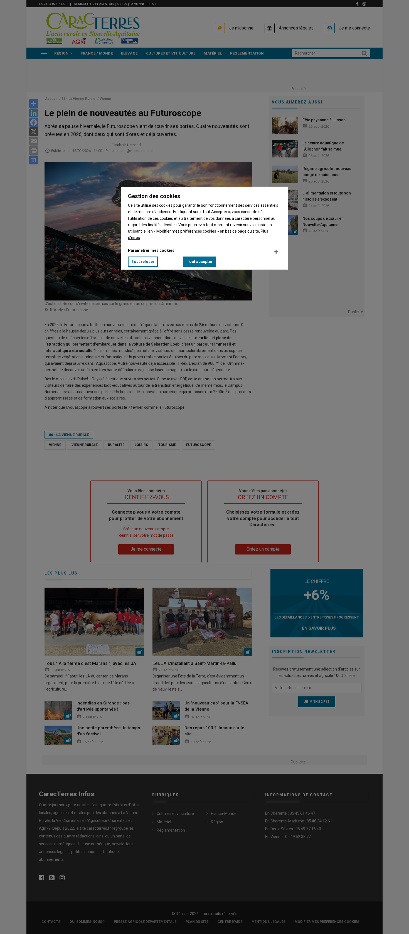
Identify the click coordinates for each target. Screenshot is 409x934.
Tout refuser (142, 261)
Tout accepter (200, 261)
